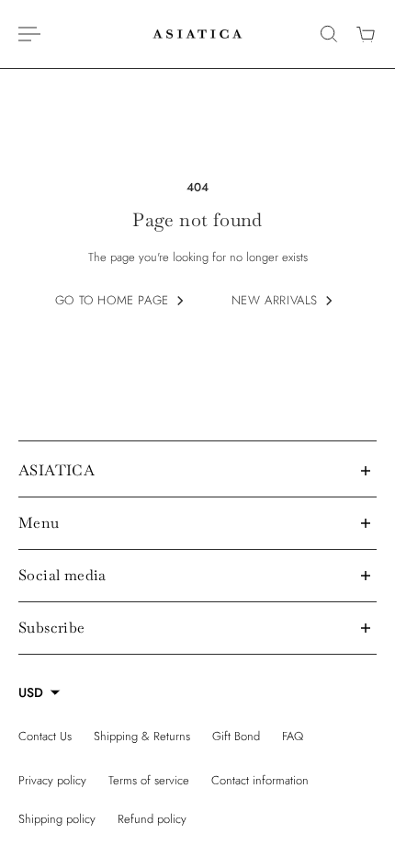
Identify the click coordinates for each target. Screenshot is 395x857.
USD (30, 692)
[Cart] (365, 34)
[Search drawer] (328, 34)
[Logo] (197, 34)
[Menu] (29, 34)
